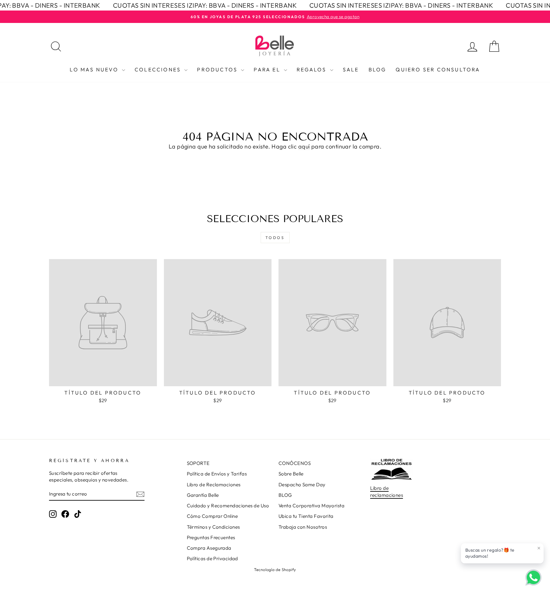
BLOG (285, 495)
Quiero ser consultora (438, 69)
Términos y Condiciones (213, 527)
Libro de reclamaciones (386, 491)
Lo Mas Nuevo (95, 69)
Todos (275, 237)
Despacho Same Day (302, 485)
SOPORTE (198, 463)
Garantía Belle (203, 495)
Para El (268, 69)
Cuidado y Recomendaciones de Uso (228, 506)
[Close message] (538, 548)
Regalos (312, 69)
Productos (218, 69)
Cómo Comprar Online (212, 516)
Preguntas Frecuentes (211, 537)
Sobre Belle (291, 474)
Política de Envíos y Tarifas (217, 474)
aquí (304, 146)
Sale (351, 69)
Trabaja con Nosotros (303, 527)
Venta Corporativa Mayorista (311, 506)
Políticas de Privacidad (212, 558)
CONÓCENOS (295, 463)
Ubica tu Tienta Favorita (306, 516)
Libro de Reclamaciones (214, 485)
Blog (377, 69)
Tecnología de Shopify (275, 569)
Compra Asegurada (209, 548)
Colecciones (159, 69)
